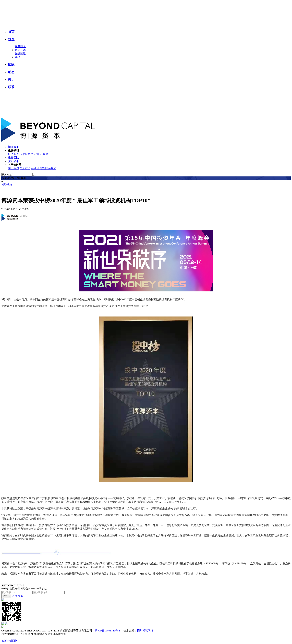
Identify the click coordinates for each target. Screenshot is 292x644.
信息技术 (20, 49)
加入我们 (25, 168)
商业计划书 (38, 168)
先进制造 (20, 53)
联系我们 (50, 168)
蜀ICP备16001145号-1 (107, 630)
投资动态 (6, 184)
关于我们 (13, 168)
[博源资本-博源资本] (52, 24)
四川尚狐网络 (145, 630)
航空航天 (20, 46)
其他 (17, 57)
